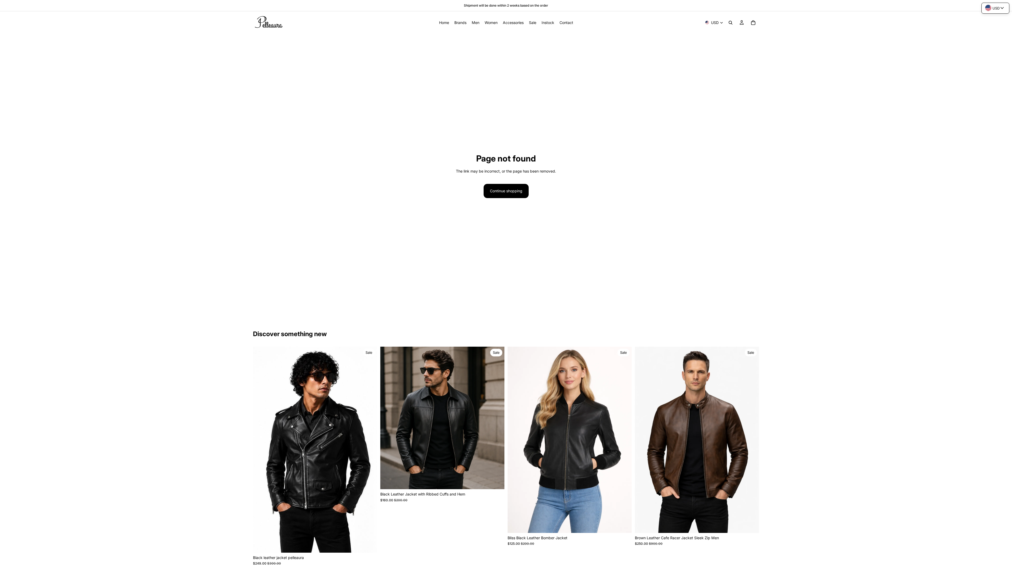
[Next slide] (369, 449)
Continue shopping (506, 191)
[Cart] (753, 22)
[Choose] (369, 544)
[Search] (730, 22)
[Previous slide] (261, 449)
